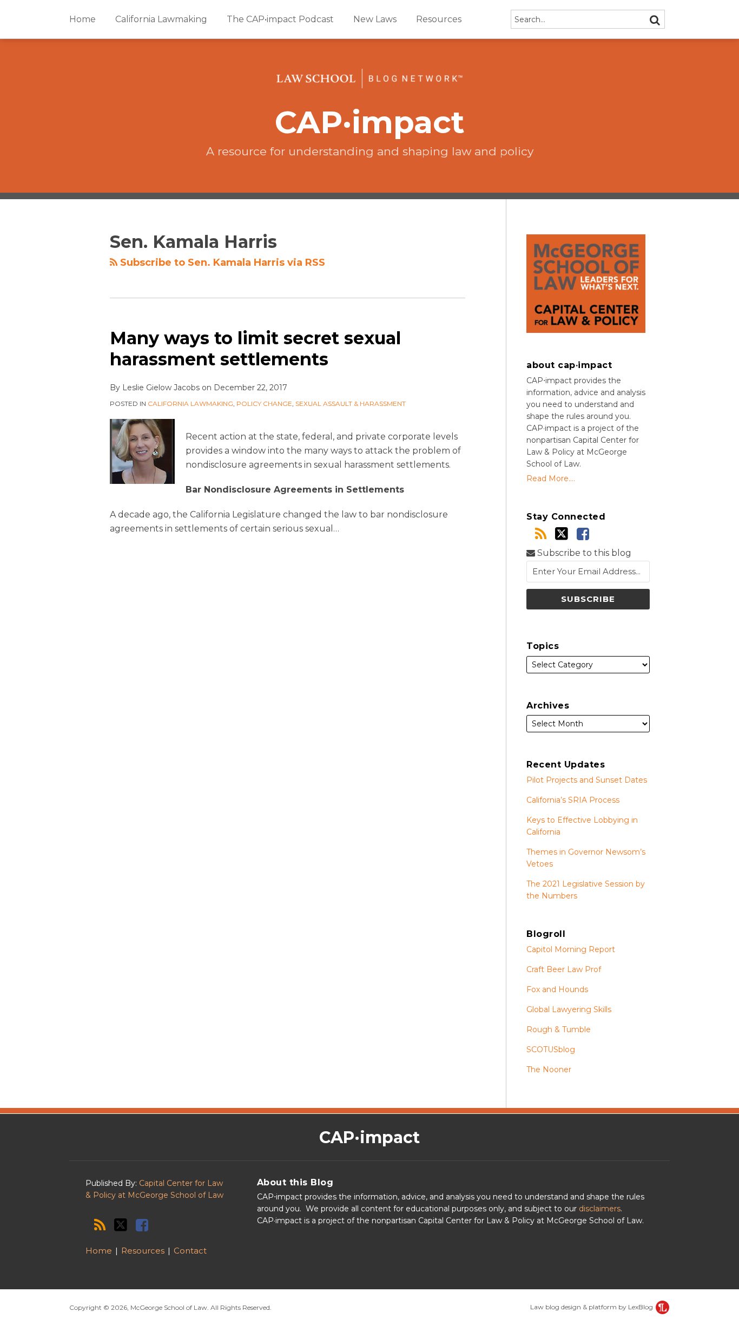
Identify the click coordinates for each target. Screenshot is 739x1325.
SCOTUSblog (550, 1049)
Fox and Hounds (557, 989)
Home (82, 19)
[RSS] (540, 534)
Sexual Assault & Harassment (350, 403)
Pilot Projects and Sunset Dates (586, 780)
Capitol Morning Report (570, 949)
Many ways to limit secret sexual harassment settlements (255, 348)
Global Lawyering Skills (568, 1009)
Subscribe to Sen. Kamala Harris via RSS (221, 262)
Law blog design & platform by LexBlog (592, 1307)
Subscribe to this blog (583, 553)
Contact (190, 1250)
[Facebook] (583, 534)
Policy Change (264, 403)
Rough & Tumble (558, 1029)
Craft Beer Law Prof (563, 969)
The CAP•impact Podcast (280, 19)
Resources (438, 19)
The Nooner (548, 1069)
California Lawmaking (161, 19)
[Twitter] (561, 533)
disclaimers (600, 1209)
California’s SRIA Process (572, 800)
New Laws (375, 19)
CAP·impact (370, 122)
